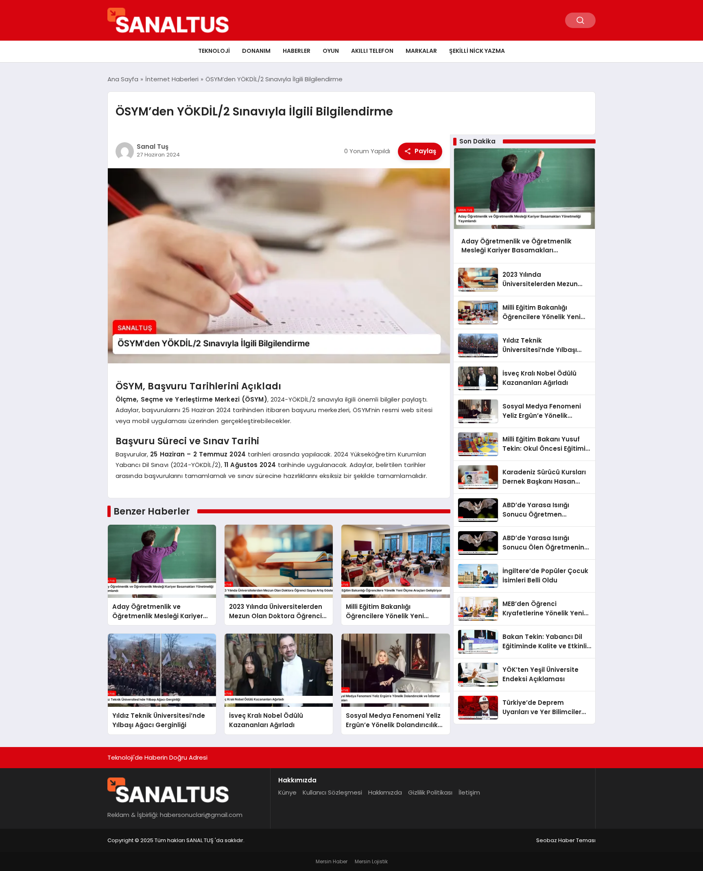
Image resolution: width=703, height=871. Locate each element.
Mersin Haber (331, 861)
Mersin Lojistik (371, 861)
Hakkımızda (385, 792)
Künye (287, 792)
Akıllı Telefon (372, 51)
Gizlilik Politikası (430, 792)
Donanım (256, 51)
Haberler (296, 51)
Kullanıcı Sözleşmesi (332, 792)
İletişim (469, 792)
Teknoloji (214, 51)
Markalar (421, 51)
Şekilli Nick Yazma (477, 51)
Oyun (331, 51)
